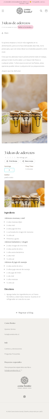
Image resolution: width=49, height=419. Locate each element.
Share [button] (6, 33)
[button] (2, 10)
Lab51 (41, 411)
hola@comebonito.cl (12, 334)
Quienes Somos (10, 329)
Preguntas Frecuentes (12, 354)
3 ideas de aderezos (19, 153)
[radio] (5, 157)
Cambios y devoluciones (13, 349)
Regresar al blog (26, 312)
